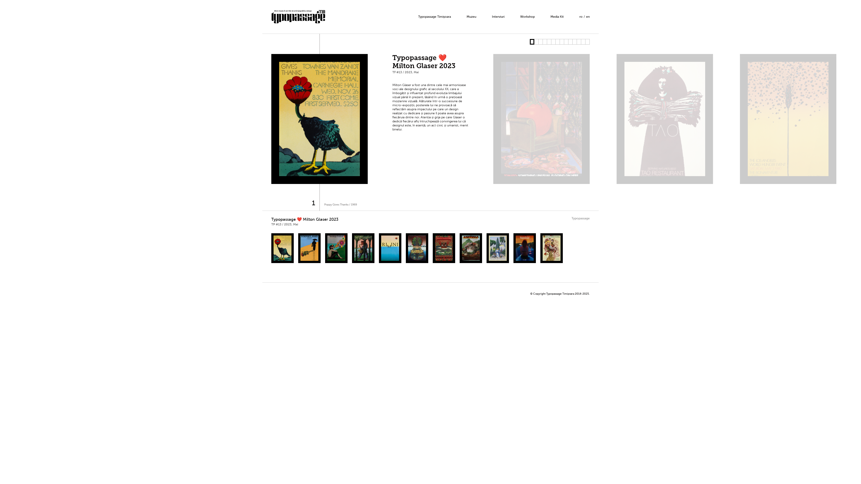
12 (579, 42)
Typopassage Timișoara (434, 16)
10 (570, 42)
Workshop (527, 16)
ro (581, 16)
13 (583, 42)
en (588, 16)
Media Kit (557, 16)
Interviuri (498, 16)
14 (587, 42)
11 (574, 42)
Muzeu (471, 16)
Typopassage (581, 218)
